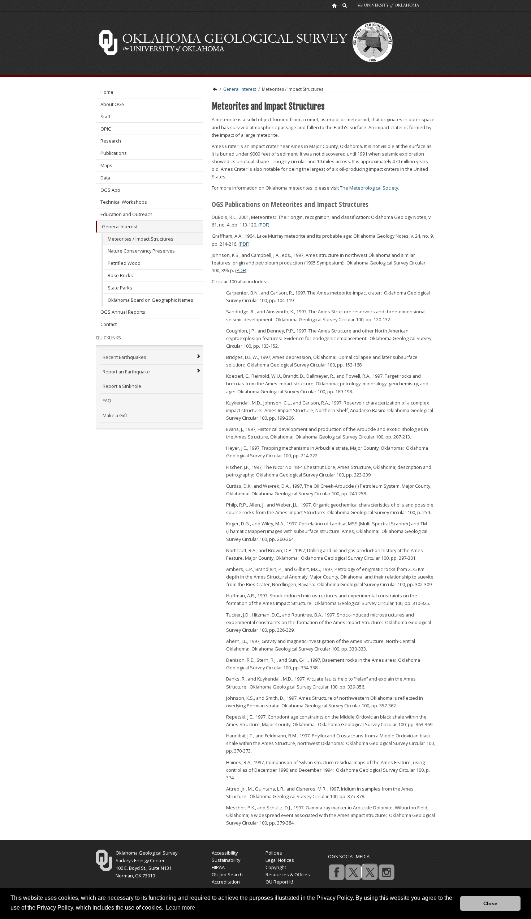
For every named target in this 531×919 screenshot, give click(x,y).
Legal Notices (280, 860)
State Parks (120, 287)
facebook (336, 872)
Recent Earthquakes (124, 357)
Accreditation (226, 881)
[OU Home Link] (334, 5)
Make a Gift (115, 415)
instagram (386, 872)
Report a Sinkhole (122, 386)
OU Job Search (227, 874)
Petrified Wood (124, 263)
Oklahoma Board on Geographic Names (150, 300)
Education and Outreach (126, 214)
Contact (108, 324)
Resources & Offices (288, 874)
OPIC (105, 129)
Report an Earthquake (126, 371)
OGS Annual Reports (122, 312)
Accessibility (225, 853)
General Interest (120, 226)
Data (105, 177)
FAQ (107, 400)
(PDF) (263, 224)
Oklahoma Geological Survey (214, 89)
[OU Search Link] (345, 5)
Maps (106, 165)
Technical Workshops (123, 202)
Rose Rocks (120, 275)
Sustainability (226, 860)
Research (110, 140)
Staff (105, 116)
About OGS (112, 104)
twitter (353, 872)
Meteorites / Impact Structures (140, 239)
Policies (274, 853)
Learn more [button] (180, 908)
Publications (113, 153)
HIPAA (218, 867)
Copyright (276, 867)
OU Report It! (279, 881)
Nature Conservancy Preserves (141, 250)
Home (106, 92)
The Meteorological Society (369, 188)
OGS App (110, 190)
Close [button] (490, 903)
